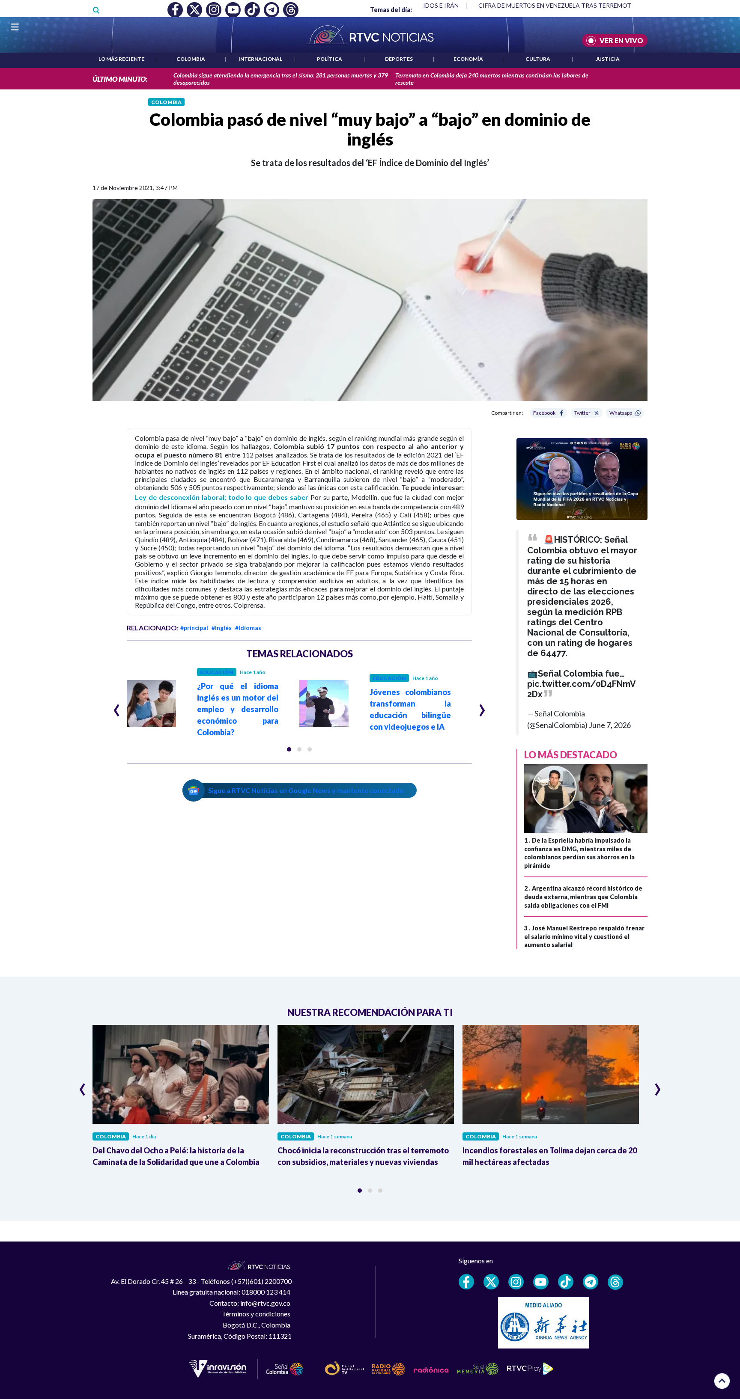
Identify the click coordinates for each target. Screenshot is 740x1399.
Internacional (260, 59)
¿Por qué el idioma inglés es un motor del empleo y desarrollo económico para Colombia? (237, 709)
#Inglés (222, 627)
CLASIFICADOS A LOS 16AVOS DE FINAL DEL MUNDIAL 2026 (560, 5)
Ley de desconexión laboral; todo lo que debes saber (221, 497)
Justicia (608, 59)
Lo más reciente (121, 59)
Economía (468, 59)
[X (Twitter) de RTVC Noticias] (491, 1281)
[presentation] (117, 706)
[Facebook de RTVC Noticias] (466, 1281)
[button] (289, 749)
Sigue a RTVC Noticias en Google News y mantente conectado (306, 790)
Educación (216, 672)
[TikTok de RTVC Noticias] (565, 1281)
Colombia (190, 59)
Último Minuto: (119, 78)
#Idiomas (248, 627)
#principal (194, 627)
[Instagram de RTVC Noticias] (516, 1281)
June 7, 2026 (610, 725)
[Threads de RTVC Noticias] (615, 1282)
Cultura (537, 59)
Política (329, 59)
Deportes (399, 59)
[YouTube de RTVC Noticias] (541, 1281)
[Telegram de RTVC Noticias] (590, 1281)
